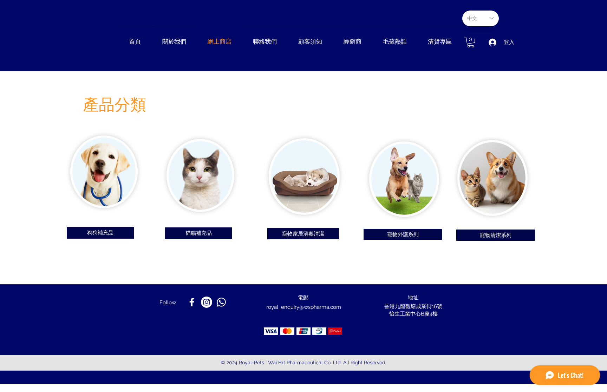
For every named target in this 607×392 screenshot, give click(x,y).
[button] (352, 38)
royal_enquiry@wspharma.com (303, 307)
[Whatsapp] (221, 302)
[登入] (492, 42)
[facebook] (191, 302)
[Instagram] (206, 302)
